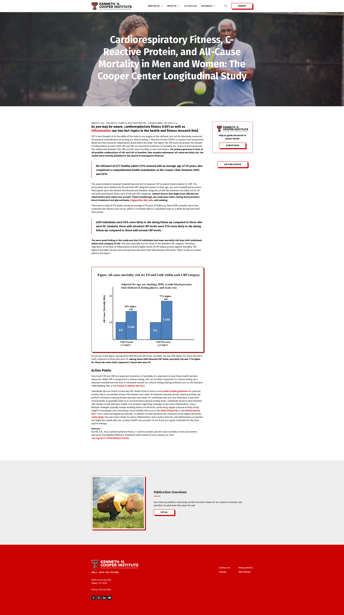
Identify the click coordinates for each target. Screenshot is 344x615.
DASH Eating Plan (169, 410)
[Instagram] (99, 598)
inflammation (101, 131)
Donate (242, 6)
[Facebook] (93, 598)
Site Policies (245, 572)
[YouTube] (110, 598)
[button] (155, 6)
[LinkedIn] (104, 598)
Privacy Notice (246, 568)
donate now (232, 145)
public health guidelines (175, 391)
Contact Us (224, 568)
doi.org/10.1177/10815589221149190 (110, 438)
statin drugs (97, 417)
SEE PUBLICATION (232, 164)
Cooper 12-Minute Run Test (131, 386)
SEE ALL (164, 512)
